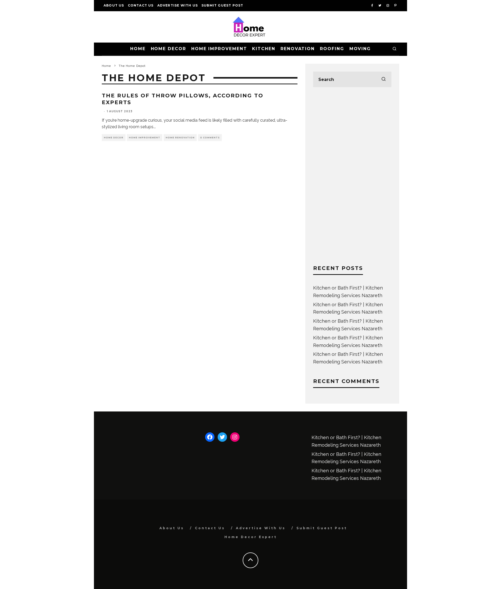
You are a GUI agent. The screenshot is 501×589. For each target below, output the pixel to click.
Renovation (298, 48)
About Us (114, 5)
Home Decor (168, 48)
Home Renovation (180, 137)
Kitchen (263, 48)
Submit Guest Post (222, 5)
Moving (360, 48)
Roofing (332, 48)
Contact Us (141, 5)
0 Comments (210, 137)
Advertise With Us (177, 5)
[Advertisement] (352, 176)
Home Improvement (219, 48)
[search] (383, 79)
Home (138, 48)
